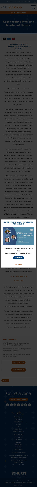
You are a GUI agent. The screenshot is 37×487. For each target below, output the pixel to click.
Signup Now (18, 257)
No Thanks (18, 264)
